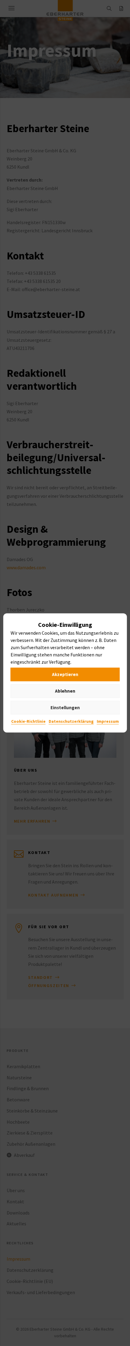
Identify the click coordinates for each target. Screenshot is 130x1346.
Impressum (108, 721)
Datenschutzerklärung (71, 721)
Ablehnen (65, 691)
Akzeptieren (65, 674)
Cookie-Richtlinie (28, 721)
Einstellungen (65, 707)
